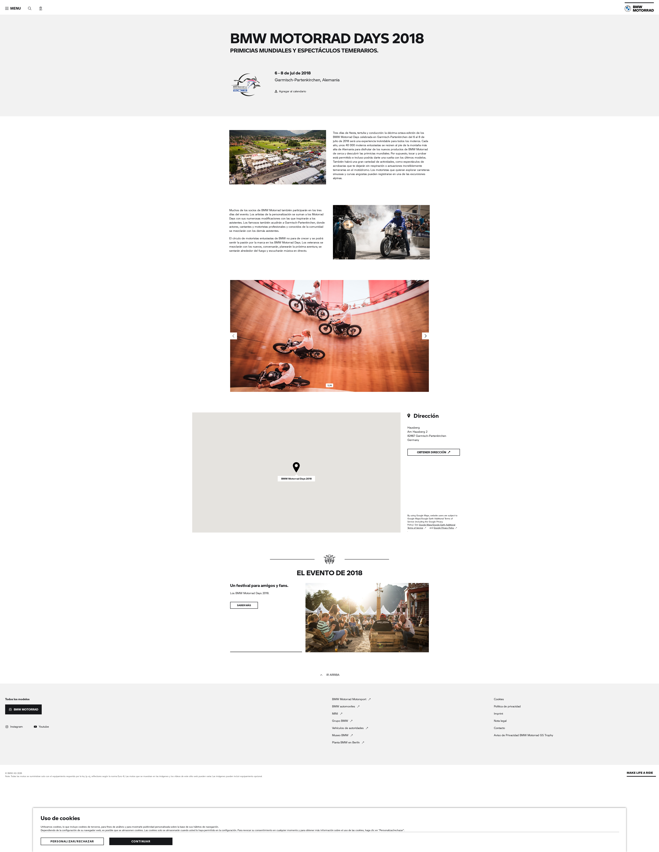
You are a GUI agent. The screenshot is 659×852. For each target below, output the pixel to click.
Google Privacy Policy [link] (444, 527)
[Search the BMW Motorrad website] (30, 7)
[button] (13, 8)
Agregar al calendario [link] (292, 91)
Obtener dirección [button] (431, 452)
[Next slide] (425, 335)
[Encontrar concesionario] (41, 7)
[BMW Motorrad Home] (639, 8)
